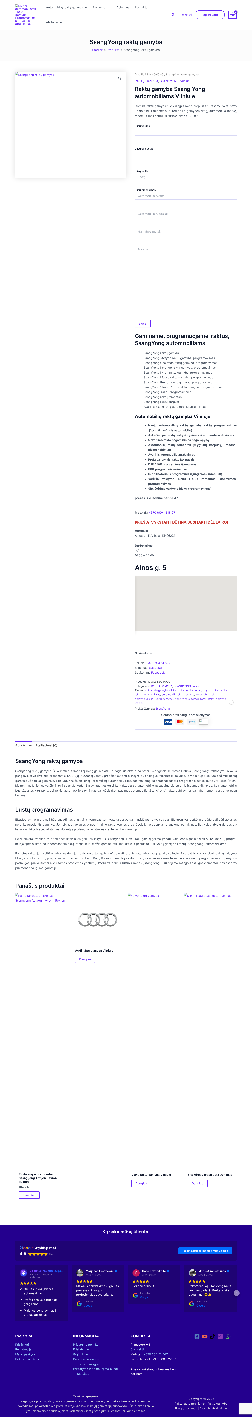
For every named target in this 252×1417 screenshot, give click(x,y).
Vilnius (184, 81)
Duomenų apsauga (86, 1359)
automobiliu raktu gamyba (178, 694)
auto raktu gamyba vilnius (161, 690)
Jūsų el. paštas (144, 148)
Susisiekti (137, 1349)
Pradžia (139, 74)
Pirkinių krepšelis (27, 1359)
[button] (85, 7)
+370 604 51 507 (158, 663)
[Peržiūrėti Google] (80, 1273)
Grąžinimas (81, 1354)
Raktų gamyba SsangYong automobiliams (181, 698)
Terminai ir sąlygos (86, 1364)
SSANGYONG (154, 74)
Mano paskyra (25, 1354)
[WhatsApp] (228, 1336)
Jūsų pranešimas (145, 189)
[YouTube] (205, 1336)
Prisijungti (185, 14)
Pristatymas (81, 1349)
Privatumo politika (86, 1344)
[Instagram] (220, 1336)
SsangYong (163, 708)
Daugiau (85, 959)
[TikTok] (212, 1336)
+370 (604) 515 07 (162, 512)
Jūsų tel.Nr (141, 171)
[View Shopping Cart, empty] (232, 15)
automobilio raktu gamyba (194, 690)
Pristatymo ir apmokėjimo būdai (95, 1369)
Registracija (23, 1349)
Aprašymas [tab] (23, 745)
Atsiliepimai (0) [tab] (47, 745)
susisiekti (155, 667)
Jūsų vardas (142, 125)
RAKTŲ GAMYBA (146, 81)
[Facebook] (197, 1336)
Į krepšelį (29, 1195)
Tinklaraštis (81, 1374)
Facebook (158, 672)
